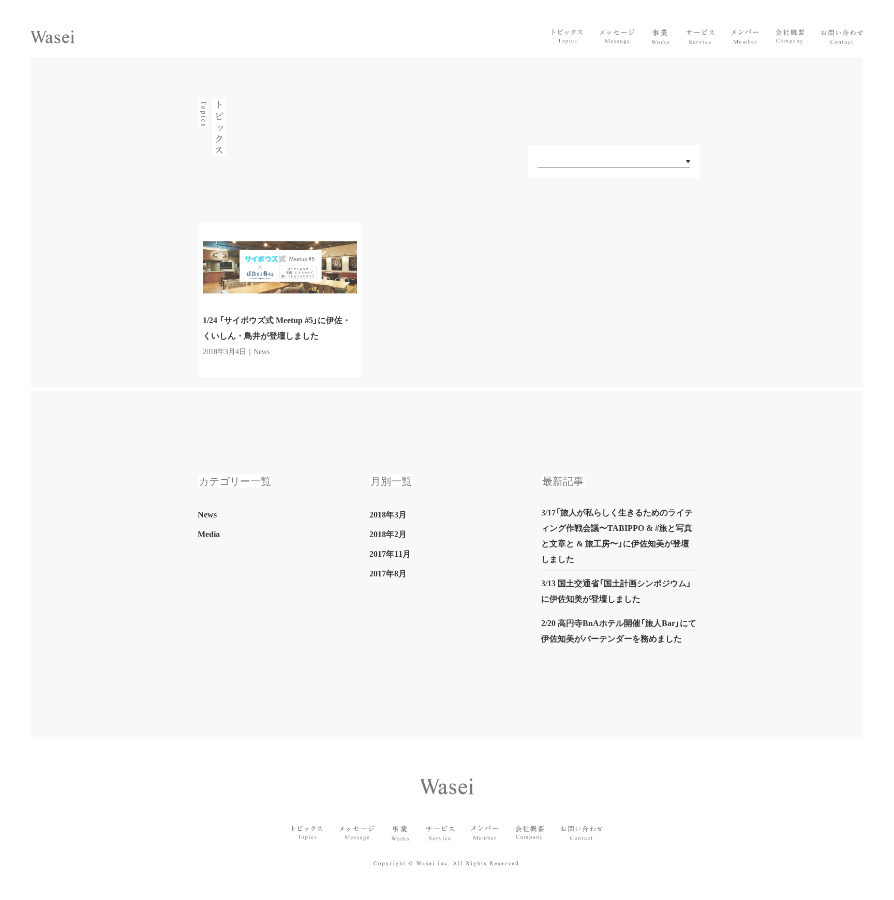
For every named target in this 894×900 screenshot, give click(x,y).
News (207, 514)
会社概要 (790, 36)
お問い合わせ (842, 36)
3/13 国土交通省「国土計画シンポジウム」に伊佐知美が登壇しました (616, 590)
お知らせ (307, 833)
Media (209, 533)
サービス (700, 36)
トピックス (567, 36)
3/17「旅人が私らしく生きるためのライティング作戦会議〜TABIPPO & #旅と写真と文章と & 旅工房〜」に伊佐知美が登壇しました (617, 535)
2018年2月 (388, 533)
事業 (660, 36)
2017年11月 (390, 553)
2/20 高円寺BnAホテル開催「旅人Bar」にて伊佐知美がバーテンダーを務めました (618, 630)
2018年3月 (388, 514)
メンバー (745, 36)
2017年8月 (388, 573)
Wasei (52, 36)
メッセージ (617, 36)
